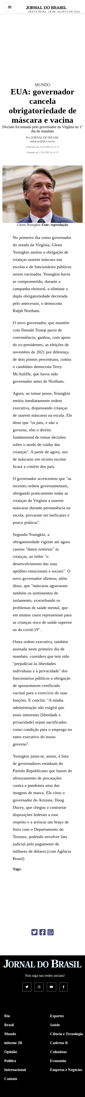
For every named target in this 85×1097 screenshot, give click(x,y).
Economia (58, 1061)
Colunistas (58, 1052)
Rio (7, 1016)
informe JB (13, 1043)
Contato (10, 1079)
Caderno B (59, 1043)
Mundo (10, 1034)
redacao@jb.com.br (42, 141)
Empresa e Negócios (66, 1070)
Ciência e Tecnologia (66, 1034)
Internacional (15, 1070)
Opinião (10, 1052)
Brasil (9, 1025)
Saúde (55, 1025)
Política (10, 1061)
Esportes (57, 1016)
